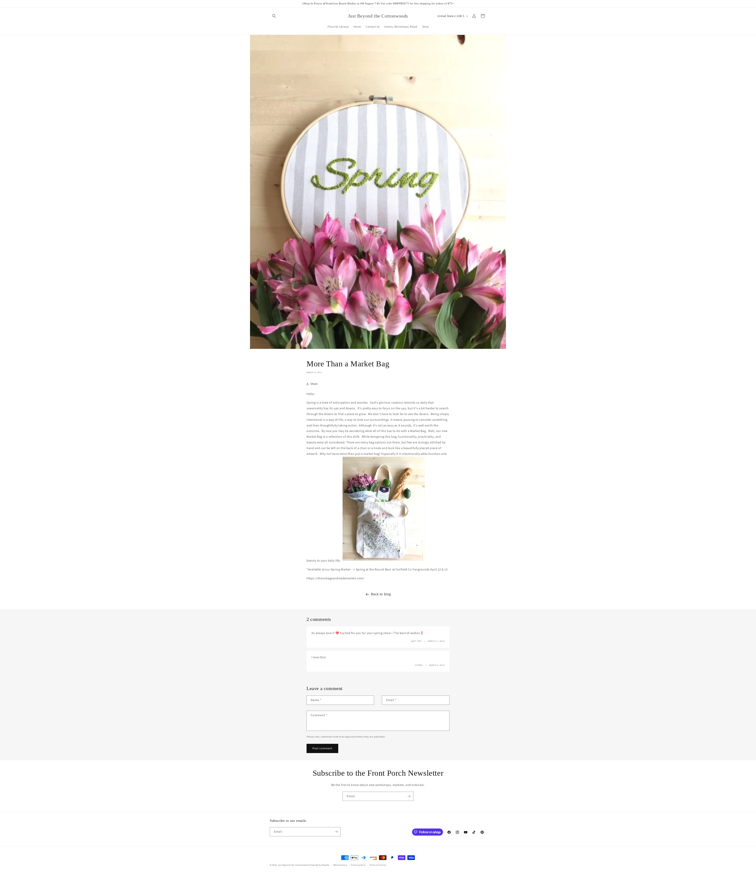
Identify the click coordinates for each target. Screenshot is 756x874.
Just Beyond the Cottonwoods (293, 865)
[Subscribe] (409, 796)
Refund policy (340, 865)
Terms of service (378, 865)
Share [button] (314, 383)
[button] (274, 16)
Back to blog (381, 594)
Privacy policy (358, 865)
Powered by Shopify (319, 865)
